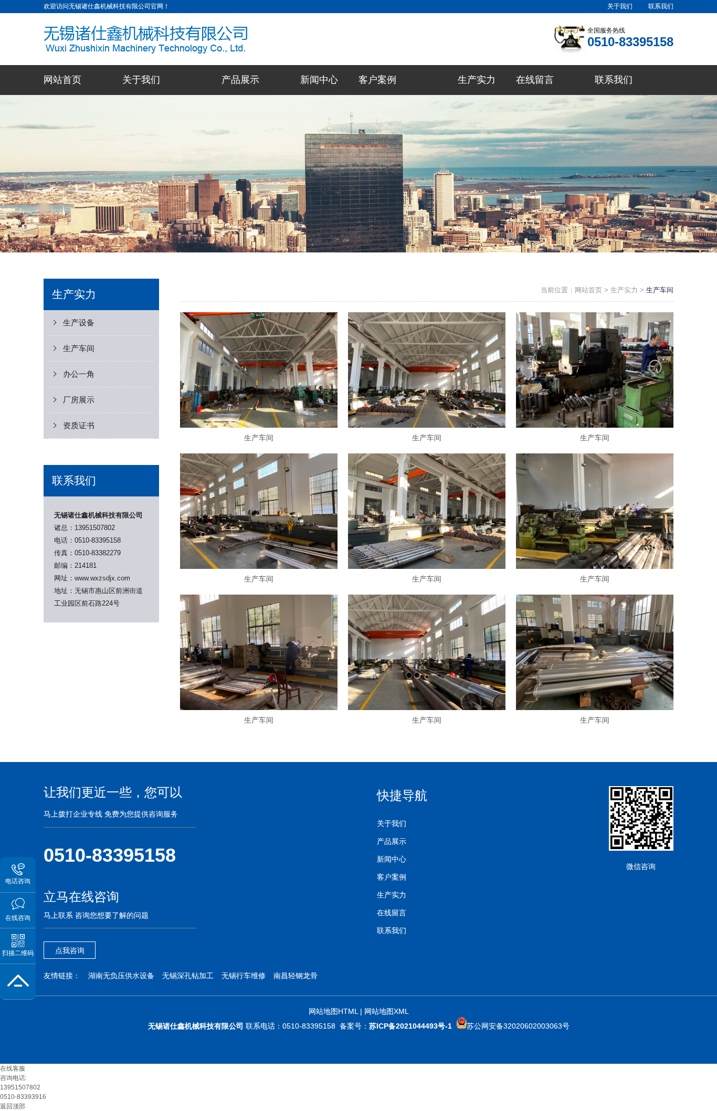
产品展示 (391, 841)
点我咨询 (70, 950)
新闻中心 (391, 859)
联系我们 (660, 6)
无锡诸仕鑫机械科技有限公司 (98, 515)
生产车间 (78, 348)
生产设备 (78, 322)
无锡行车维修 (244, 975)
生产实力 (624, 290)
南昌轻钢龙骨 (295, 975)
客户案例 (391, 877)
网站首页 (588, 290)
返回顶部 (12, 1106)
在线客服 (12, 1068)
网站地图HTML (333, 1011)
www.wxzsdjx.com (102, 578)
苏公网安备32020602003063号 (518, 1026)
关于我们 (619, 6)
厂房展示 (78, 399)
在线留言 (391, 912)
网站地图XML (386, 1011)
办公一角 (78, 373)
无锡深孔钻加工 (188, 975)
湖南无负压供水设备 (121, 975)
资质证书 (78, 425)
